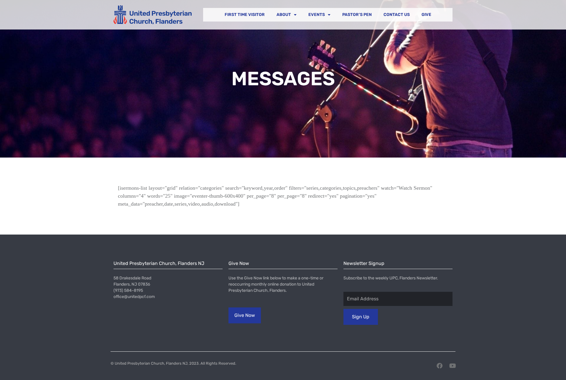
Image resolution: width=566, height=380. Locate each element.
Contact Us (397, 14)
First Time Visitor (245, 14)
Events (316, 14)
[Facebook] (439, 366)
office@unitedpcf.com (134, 296)
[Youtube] (452, 366)
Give (426, 14)
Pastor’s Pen (357, 14)
